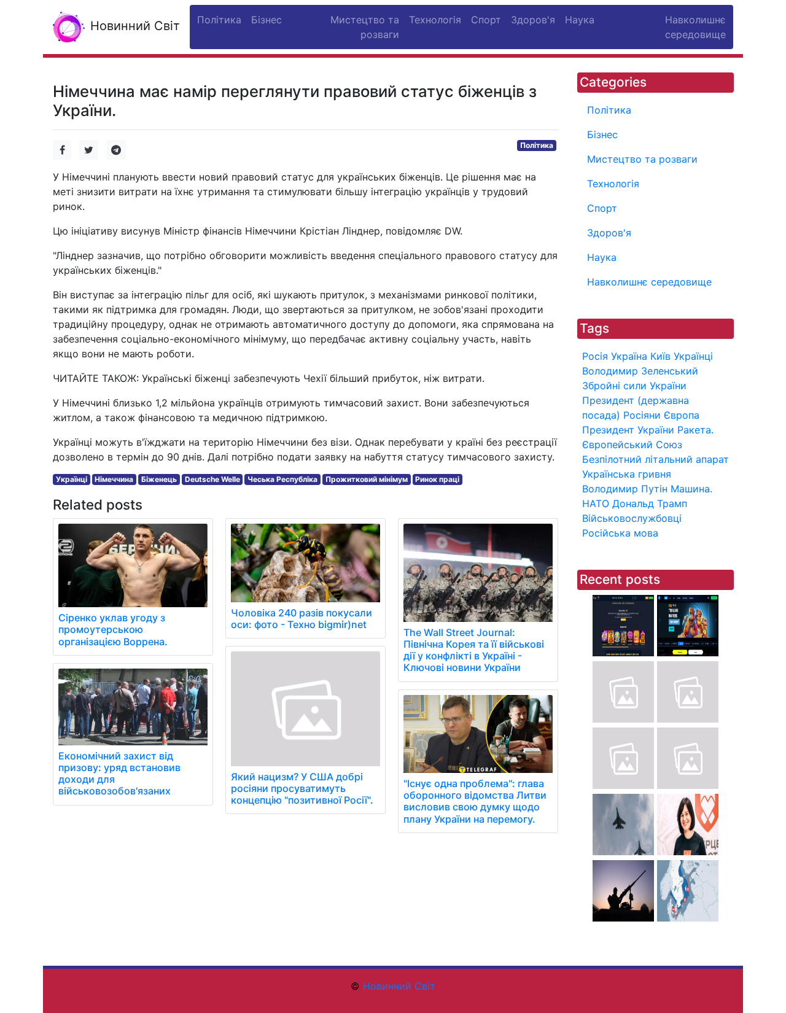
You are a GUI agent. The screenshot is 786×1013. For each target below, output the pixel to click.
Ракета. (695, 430)
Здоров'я (609, 233)
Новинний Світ (133, 25)
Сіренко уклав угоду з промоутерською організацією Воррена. (113, 629)
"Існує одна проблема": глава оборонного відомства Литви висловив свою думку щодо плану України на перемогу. (475, 801)
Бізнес (602, 134)
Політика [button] (219, 20)
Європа (681, 415)
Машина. (691, 489)
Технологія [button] (435, 20)
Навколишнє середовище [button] (695, 27)
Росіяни (642, 415)
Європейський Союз (632, 444)
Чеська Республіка (282, 479)
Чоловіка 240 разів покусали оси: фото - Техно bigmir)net (301, 619)
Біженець (159, 479)
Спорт (602, 208)
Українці (71, 479)
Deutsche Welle (212, 479)
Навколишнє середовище (649, 282)
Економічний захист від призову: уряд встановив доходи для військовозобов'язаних (119, 774)
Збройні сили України (634, 385)
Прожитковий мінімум (366, 479)
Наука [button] (579, 20)
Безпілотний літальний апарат (655, 459)
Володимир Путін (624, 489)
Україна (629, 356)
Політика (536, 145)
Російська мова (620, 533)
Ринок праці (437, 479)
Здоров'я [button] (533, 20)
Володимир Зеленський (640, 371)
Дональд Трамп (649, 503)
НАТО (595, 503)
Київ (660, 356)
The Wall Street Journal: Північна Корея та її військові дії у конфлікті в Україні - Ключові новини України (473, 650)
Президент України (628, 430)
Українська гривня (626, 474)
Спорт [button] (486, 20)
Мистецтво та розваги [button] (364, 27)
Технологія (613, 183)
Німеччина (114, 479)
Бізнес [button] (266, 20)
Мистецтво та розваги (642, 159)
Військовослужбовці (632, 518)
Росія (595, 356)
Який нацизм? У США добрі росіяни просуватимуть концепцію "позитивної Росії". (302, 788)
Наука (602, 257)
